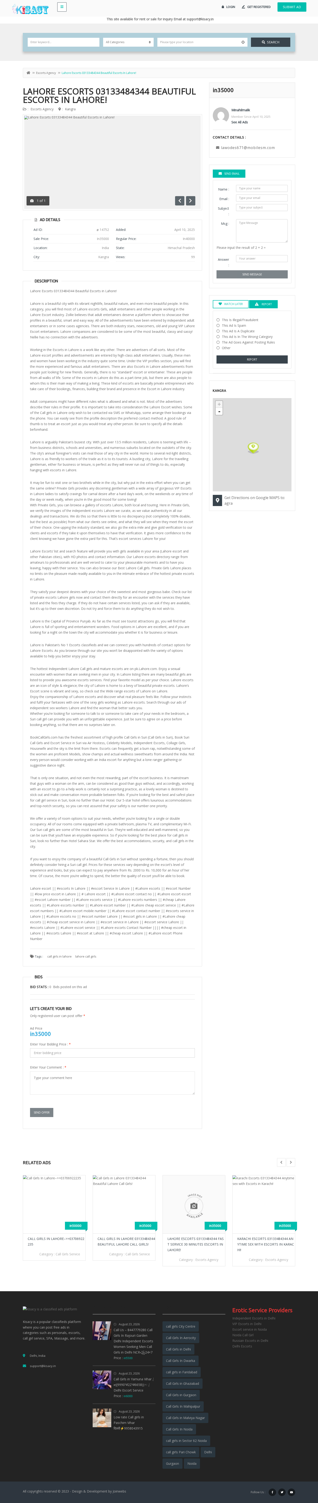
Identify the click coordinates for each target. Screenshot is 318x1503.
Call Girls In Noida (179, 1429)
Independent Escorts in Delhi (253, 1318)
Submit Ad (292, 7)
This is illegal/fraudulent (240, 320)
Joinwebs (119, 1491)
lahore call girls (85, 956)
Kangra (70, 109)
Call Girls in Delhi (178, 1349)
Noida (191, 1463)
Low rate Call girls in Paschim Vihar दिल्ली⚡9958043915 (129, 1422)
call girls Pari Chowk (181, 1452)
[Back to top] (303, 1474)
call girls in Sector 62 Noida (186, 1440)
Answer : (223, 262)
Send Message (252, 274)
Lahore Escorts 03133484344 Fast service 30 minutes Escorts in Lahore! (195, 1244)
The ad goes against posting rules (248, 342)
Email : (224, 199)
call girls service (68, 1254)
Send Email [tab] (232, 174)
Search (273, 42)
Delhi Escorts (242, 1346)
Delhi (208, 1452)
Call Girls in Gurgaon (181, 1395)
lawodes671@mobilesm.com (248, 147)
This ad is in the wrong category (247, 336)
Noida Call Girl (243, 1335)
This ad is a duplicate (238, 331)
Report (252, 359)
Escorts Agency (46, 73)
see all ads (239, 122)
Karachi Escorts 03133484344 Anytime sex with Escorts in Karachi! (265, 1244)
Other (226, 348)
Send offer (42, 1112)
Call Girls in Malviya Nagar (185, 1418)
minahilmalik (240, 110)
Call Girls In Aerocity (181, 1338)
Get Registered (259, 7)
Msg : (225, 223)
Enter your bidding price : (50, 1044)
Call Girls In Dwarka (180, 1360)
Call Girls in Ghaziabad (182, 1383)
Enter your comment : (48, 1067)
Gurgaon (172, 1463)
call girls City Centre (180, 1326)
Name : (223, 189)
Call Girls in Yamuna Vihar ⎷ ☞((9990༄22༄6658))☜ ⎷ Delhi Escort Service (134, 1384)
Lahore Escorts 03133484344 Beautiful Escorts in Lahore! (109, 95)
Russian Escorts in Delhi (250, 1340)
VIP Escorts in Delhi (246, 1324)
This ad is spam (234, 325)
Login (230, 7)
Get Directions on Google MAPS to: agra (254, 500)
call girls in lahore (59, 956)
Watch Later (233, 304)
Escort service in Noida (249, 1329)
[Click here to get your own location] (243, 42)
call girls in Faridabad (181, 1372)
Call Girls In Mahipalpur (183, 1406)
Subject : (223, 211)
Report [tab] (266, 304)
